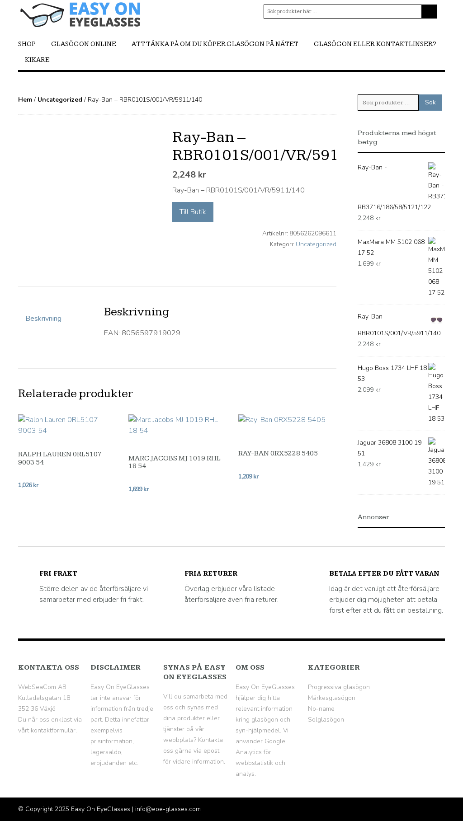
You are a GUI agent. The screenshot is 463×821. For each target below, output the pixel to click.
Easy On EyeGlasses (100, 809)
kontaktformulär (53, 730)
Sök (430, 102)
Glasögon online (83, 44)
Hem (25, 99)
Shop (27, 44)
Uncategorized (60, 99)
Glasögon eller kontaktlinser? (375, 44)
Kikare (37, 60)
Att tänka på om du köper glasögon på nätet (215, 44)
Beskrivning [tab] (43, 319)
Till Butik (193, 212)
